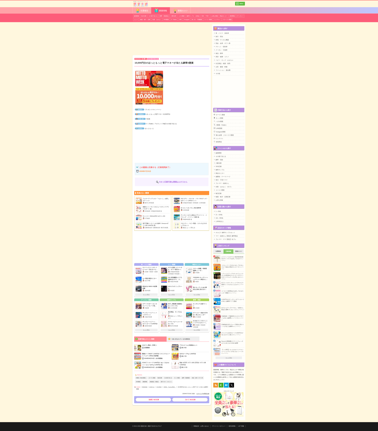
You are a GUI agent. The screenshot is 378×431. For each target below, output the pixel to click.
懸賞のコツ (183, 11)
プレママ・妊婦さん (222, 183)
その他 (218, 73)
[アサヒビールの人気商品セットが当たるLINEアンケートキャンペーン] (176, 347)
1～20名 (218, 211)
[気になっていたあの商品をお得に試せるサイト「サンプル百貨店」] (189, 288)
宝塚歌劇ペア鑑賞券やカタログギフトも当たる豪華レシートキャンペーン (232, 317)
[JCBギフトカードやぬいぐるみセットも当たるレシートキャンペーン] (138, 365)
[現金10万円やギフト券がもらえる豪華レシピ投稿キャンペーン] (176, 365)
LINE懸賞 (219, 128)
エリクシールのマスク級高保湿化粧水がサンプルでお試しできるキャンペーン (232, 258)
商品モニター (224, 16)
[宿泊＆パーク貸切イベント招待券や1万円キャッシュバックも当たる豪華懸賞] (164, 270)
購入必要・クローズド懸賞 (225, 135)
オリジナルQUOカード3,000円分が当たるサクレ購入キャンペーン (232, 333)
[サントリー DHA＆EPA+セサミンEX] (139, 217)
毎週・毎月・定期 (145, 19)
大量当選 (173, 16)
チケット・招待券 (221, 46)
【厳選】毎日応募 (153, 399)
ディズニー (240, 16)
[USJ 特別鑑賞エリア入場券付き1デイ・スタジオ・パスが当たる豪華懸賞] (164, 279)
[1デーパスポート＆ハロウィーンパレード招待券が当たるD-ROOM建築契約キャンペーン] (139, 306)
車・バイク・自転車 (222, 33)
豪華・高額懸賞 (186, 377)
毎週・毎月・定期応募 (223, 197)
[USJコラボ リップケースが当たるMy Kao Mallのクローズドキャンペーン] (164, 288)
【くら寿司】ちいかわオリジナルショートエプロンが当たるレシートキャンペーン (232, 351)
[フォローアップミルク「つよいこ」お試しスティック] (139, 201)
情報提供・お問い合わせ (201, 426)
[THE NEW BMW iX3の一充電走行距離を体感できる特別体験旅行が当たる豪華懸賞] (139, 288)
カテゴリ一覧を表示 (240, 3)
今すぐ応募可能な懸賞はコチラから (173, 182)
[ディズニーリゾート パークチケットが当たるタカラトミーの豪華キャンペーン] (139, 315)
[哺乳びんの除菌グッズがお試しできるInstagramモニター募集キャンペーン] (189, 270)
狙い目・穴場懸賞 (197, 19)
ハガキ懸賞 (181, 16)
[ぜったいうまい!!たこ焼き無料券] (177, 209)
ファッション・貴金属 (223, 70)
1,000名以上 (220, 221)
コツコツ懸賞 (208, 19)
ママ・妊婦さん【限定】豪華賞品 (227, 236)
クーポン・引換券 (221, 50)
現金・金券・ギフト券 (197, 377)
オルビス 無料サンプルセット (225, 232)
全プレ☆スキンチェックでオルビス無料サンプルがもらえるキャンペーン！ (232, 284)
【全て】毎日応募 (189, 399)
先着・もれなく (156, 19)
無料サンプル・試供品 (193, 16)
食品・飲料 (219, 53)
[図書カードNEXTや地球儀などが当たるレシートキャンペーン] (138, 356)
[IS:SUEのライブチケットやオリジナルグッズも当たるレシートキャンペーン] (189, 324)
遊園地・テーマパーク (223, 176)
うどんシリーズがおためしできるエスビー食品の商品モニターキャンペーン (232, 267)
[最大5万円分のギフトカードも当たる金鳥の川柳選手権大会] (189, 315)
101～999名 (219, 218)
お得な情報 (214, 16)
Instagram (187, 19)
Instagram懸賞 (220, 132)
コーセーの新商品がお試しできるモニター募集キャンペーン (232, 292)
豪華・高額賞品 (164, 16)
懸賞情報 (163, 11)
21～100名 (219, 215)
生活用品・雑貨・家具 (223, 63)
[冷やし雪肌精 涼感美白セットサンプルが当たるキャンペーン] (164, 306)
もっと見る (146, 294)
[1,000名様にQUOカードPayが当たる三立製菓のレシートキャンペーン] (176, 356)
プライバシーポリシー (219, 426)
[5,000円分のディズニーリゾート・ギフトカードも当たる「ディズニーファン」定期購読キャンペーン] (139, 324)
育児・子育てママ (221, 180)
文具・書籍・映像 (221, 67)
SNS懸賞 (166, 19)
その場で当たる (153, 16)
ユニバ (136, 19)
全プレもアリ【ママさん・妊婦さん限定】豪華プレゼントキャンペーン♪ (232, 308)
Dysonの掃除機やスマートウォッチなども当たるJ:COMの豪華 (232, 342)
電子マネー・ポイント (166, 381)
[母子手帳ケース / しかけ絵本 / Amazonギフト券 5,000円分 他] (139, 225)
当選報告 (144, 11)
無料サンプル (220, 170)
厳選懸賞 (136, 16)
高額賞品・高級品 (154, 381)
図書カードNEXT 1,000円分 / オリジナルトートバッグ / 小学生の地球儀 (156, 356)
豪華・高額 (219, 160)
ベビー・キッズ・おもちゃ (224, 60)
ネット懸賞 (177, 377)
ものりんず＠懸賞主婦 (202, 393)
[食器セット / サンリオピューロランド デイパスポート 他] (139, 209)
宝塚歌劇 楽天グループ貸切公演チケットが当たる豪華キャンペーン (232, 325)
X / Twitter (174, 19)
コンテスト (217, 19)
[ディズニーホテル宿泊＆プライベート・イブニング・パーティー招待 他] (177, 217)
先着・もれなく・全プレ (224, 187)
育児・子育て (205, 16)
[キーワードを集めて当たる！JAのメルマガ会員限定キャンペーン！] (138, 347)
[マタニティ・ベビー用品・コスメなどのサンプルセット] (177, 225)
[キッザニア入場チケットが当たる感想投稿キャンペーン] (189, 306)
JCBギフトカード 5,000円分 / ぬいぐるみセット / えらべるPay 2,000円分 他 (155, 365)
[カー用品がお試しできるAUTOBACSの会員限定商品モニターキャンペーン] (139, 279)
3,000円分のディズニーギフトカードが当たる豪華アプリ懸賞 (232, 300)
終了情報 (241, 426)
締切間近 (232, 16)
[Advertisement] (171, 39)
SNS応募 (219, 166)
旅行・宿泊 (219, 36)
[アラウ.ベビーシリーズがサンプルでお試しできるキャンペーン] (164, 324)
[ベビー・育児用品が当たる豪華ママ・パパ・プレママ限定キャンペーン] (139, 270)
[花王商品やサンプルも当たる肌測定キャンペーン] (164, 315)
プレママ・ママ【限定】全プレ (226, 239)
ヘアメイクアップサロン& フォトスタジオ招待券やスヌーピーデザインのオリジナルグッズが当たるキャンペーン (232, 276)
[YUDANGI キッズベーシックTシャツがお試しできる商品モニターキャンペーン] (189, 279)
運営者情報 (232, 426)
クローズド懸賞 (227, 19)
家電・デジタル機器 (222, 40)
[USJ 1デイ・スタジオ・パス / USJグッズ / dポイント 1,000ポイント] (177, 201)
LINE (180, 19)
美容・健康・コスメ (222, 56)
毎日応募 (143, 16)
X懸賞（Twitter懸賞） (141, 377)
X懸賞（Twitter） (221, 125)
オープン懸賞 (152, 377)
